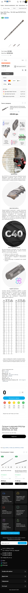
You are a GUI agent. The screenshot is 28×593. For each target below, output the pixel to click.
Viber (3, 560)
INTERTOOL (17, 447)
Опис (14, 8)
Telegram (4, 563)
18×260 (10, 447)
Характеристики (22, 8)
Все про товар (6, 8)
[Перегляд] (3, 467)
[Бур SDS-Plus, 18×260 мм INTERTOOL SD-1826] (14, 30)
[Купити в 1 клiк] (6, 467)
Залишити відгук (14, 398)
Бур (4, 447)
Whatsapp (5, 565)
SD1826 (22, 447)
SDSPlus (7, 447)
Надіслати (14, 436)
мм (13, 447)
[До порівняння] (8, 467)
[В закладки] (11, 467)
